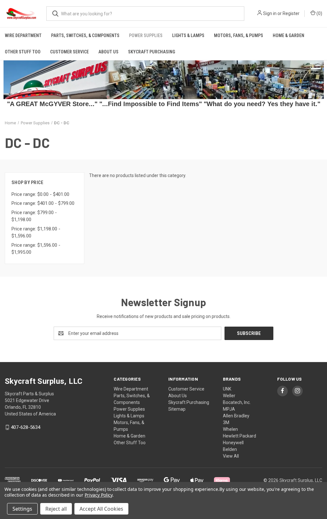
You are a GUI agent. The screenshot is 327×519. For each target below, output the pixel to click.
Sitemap (177, 409)
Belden (230, 449)
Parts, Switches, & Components (85, 35)
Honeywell (233, 442)
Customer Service (69, 51)
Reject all (56, 508)
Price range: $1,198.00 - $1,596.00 (35, 232)
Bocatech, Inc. (237, 402)
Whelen (230, 429)
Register (291, 13)
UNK (227, 388)
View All (231, 456)
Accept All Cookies (101, 508)
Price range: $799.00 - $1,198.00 (34, 216)
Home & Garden (288, 35)
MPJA (229, 409)
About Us (108, 51)
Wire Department (23, 35)
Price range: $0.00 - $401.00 (40, 194)
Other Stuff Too (23, 51)
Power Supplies (146, 35)
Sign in (270, 13)
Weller (229, 395)
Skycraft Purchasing (151, 51)
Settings (22, 508)
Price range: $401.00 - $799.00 (42, 203)
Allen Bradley (236, 415)
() (319, 13)
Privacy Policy (98, 495)
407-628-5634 (25, 427)
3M (226, 422)
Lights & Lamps (188, 35)
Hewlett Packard (239, 435)
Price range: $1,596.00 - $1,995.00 (35, 248)
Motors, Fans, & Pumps (238, 35)
